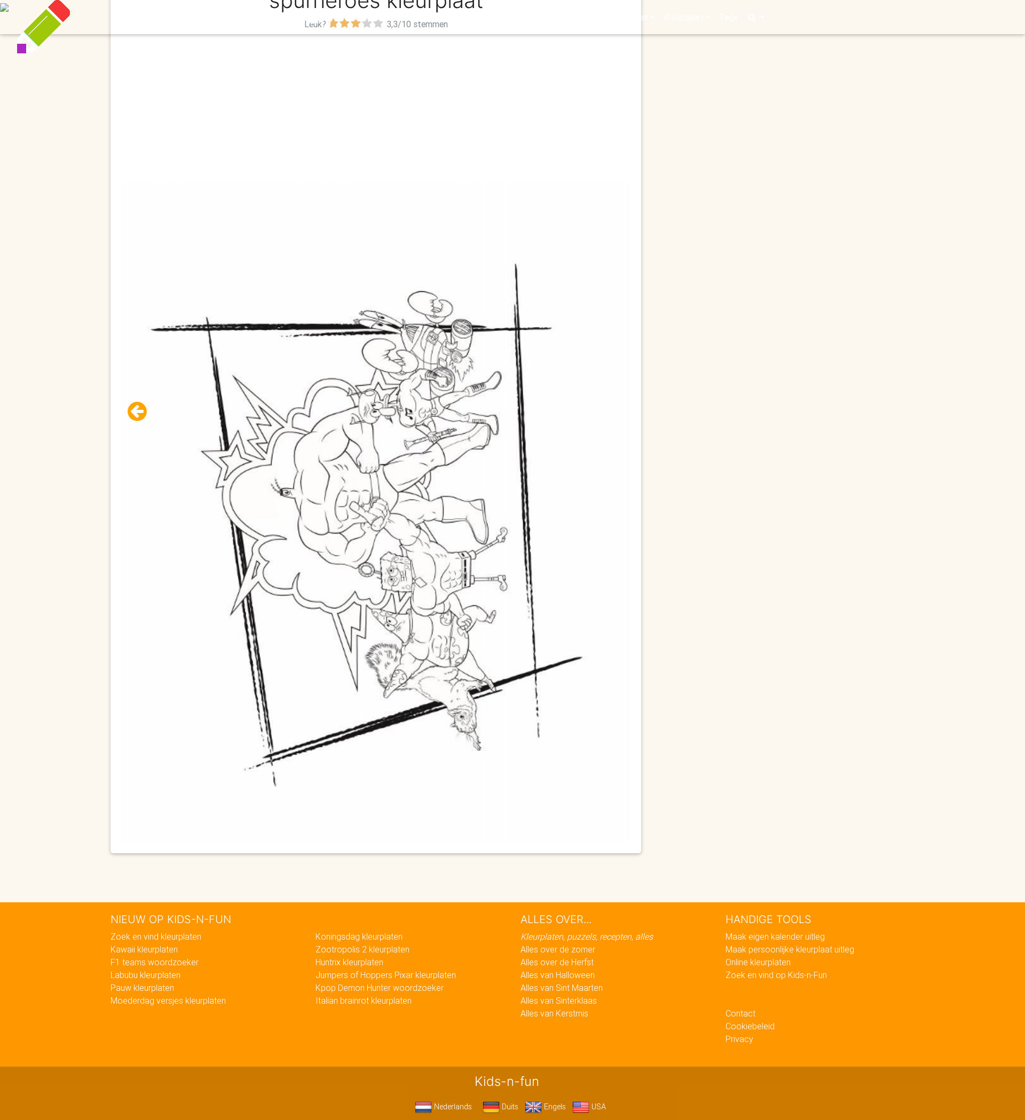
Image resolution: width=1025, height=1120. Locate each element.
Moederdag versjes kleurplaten (168, 1000)
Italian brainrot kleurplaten (364, 1000)
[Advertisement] (375, 107)
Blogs (417, 17)
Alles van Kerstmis (554, 1013)
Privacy (739, 1039)
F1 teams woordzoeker (155, 962)
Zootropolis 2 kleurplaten (362, 949)
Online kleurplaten (758, 962)
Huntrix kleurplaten (349, 962)
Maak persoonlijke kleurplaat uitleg (790, 949)
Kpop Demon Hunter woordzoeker (380, 987)
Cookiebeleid (750, 1026)
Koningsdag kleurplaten (359, 936)
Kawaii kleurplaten (144, 949)
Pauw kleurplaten (142, 987)
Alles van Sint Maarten (562, 987)
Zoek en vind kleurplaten (156, 936)
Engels (554, 1106)
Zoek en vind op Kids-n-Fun (776, 975)
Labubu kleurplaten (145, 975)
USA (597, 1106)
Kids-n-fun (278, 16)
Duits (509, 1106)
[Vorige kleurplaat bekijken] (141, 411)
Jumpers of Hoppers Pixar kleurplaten (386, 975)
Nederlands (452, 1106)
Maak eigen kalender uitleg (775, 936)
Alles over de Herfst (557, 962)
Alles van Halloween (558, 975)
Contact (740, 1013)
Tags (728, 17)
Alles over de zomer (558, 949)
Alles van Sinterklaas (559, 1000)
